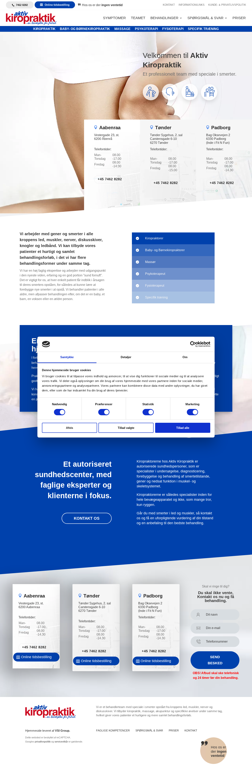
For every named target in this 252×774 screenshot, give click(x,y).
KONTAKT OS (86, 518)
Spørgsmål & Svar (205, 18)
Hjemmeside (33, 730)
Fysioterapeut (154, 285)
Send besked (215, 660)
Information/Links (192, 4)
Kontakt (169, 4)
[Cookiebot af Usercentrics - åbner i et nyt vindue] (193, 344)
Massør (150, 262)
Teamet (138, 18)
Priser (239, 18)
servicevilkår (61, 741)
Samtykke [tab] (67, 357)
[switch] (103, 412)
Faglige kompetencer (113, 730)
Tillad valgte (126, 427)
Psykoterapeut (155, 273)
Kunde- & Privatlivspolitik (227, 4)
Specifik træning (156, 297)
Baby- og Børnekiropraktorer (165, 250)
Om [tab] (185, 357)
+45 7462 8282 (110, 179)
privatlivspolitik (43, 741)
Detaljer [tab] (126, 357)
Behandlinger (164, 18)
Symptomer (114, 18)
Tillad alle (182, 427)
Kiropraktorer (154, 238)
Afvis (69, 427)
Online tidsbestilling (57, 4)
